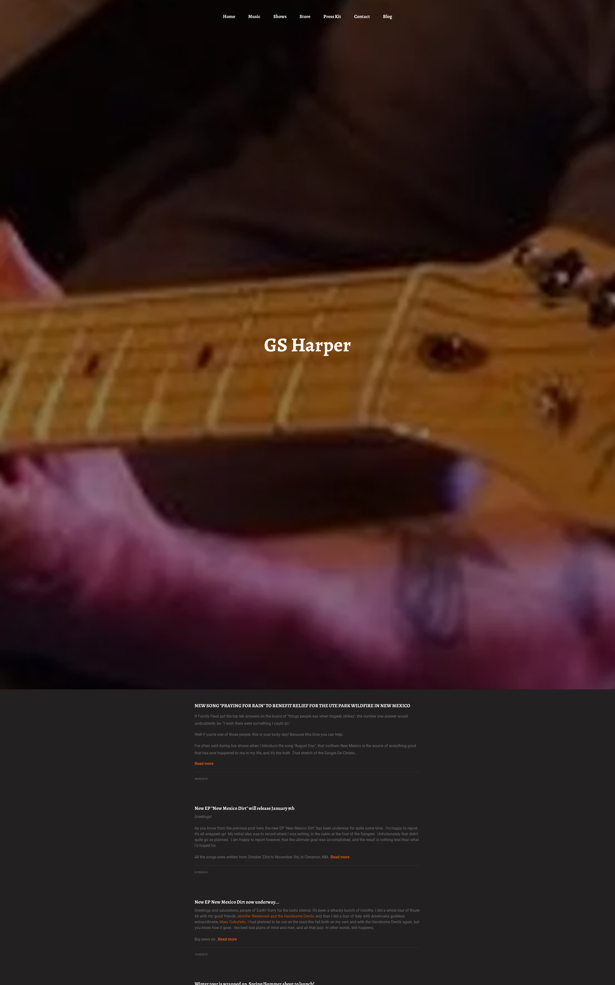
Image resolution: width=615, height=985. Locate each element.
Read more (204, 763)
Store (305, 16)
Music (254, 16)
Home (229, 16)
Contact (362, 16)
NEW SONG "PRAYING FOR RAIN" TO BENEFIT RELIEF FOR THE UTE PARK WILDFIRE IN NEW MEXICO (302, 705)
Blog (387, 16)
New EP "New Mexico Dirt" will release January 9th (245, 808)
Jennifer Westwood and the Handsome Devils (275, 916)
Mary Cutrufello (233, 922)
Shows (280, 16)
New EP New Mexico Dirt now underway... (237, 902)
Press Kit (332, 16)
